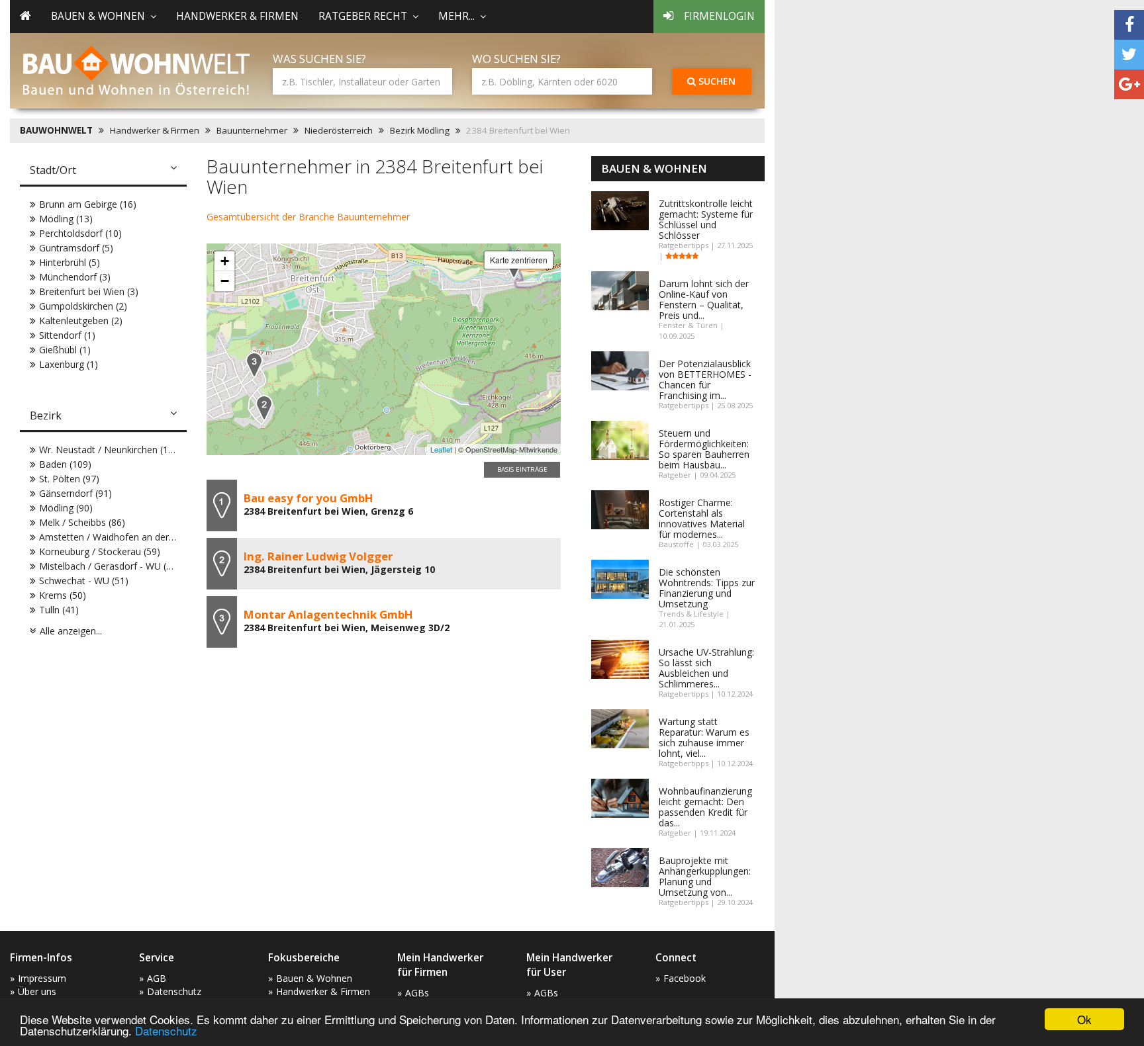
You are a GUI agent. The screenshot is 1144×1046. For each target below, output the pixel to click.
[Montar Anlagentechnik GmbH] (254, 365)
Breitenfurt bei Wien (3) (88, 291)
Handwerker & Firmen (237, 16)
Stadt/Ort (53, 170)
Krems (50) (62, 595)
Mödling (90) (66, 507)
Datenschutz (166, 1030)
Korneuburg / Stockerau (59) (99, 551)
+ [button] (224, 261)
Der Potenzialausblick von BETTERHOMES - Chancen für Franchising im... (705, 379)
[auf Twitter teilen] (1129, 54)
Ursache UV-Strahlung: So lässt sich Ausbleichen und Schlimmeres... (706, 668)
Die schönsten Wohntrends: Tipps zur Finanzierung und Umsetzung (707, 588)
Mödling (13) (66, 218)
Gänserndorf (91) (75, 493)
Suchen (716, 81)
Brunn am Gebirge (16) (87, 204)
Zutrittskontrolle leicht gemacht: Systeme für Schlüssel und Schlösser (706, 219)
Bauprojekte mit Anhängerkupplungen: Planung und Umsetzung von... (705, 876)
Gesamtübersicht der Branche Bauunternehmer (308, 216)
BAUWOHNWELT (56, 130)
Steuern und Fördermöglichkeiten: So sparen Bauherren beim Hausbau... (704, 449)
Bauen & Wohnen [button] (98, 16)
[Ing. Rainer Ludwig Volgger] (264, 408)
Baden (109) (65, 464)
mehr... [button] (456, 16)
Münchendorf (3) (75, 277)
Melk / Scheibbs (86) (82, 522)
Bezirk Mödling (420, 130)
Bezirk (46, 415)
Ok (1084, 1019)
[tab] (103, 171)
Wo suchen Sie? (516, 59)
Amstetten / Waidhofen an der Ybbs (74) (125, 537)
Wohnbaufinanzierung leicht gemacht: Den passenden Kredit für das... (705, 807)
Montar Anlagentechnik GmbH (328, 614)
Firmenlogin (719, 16)
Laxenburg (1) (68, 364)
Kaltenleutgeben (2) (80, 320)
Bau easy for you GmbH (308, 497)
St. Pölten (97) (69, 478)
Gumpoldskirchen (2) (83, 306)
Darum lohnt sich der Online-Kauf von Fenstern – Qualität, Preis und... (704, 299)
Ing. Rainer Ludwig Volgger (318, 556)
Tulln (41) (59, 609)
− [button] (224, 281)
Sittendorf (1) (67, 335)
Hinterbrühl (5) (69, 262)
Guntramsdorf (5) (76, 247)
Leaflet (441, 449)
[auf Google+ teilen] (1129, 84)
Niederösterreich (339, 130)
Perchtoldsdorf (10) (80, 233)
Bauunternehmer (251, 130)
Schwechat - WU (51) (83, 580)
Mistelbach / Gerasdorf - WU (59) (109, 566)
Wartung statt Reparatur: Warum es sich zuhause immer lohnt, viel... (704, 737)
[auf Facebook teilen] (1129, 25)
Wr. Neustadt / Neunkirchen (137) (110, 449)
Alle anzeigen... (71, 631)
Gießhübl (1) (65, 349)
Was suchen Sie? (319, 59)
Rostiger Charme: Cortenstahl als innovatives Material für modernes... (702, 518)
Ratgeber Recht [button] (362, 16)
